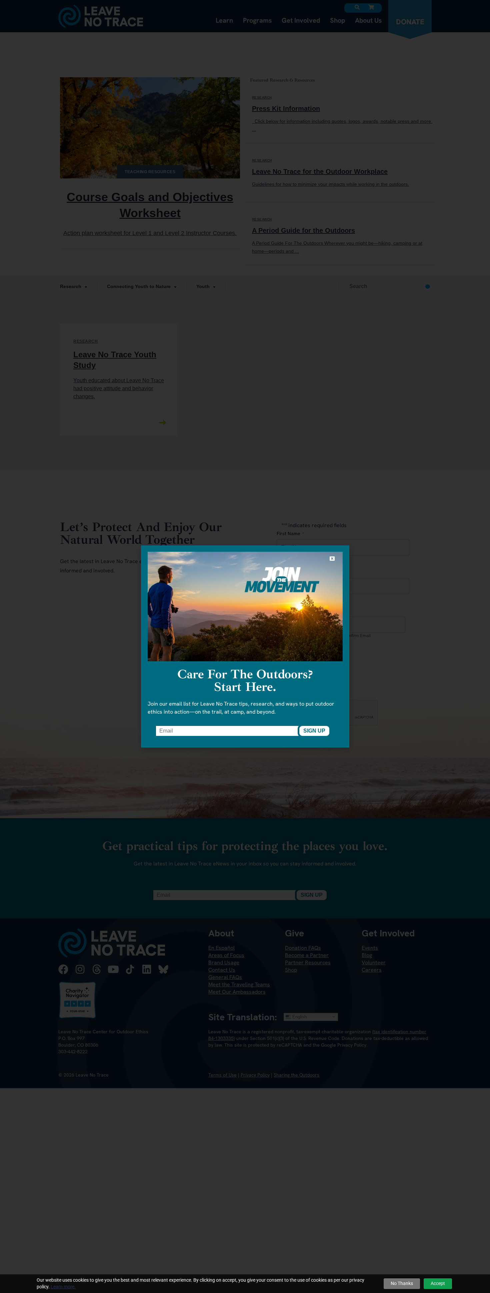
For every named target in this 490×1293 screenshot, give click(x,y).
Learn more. (63, 1286)
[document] (245, 646)
